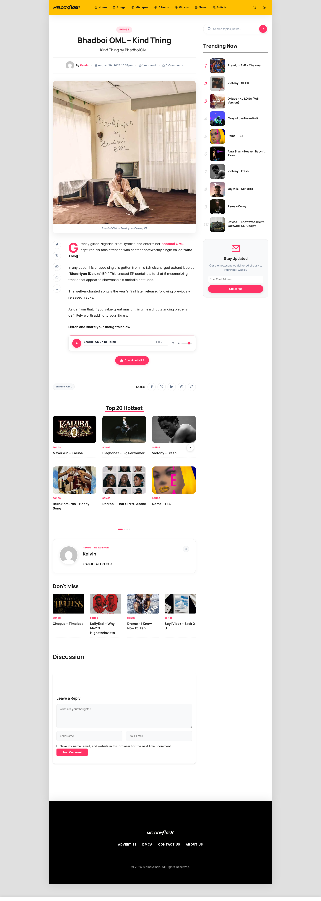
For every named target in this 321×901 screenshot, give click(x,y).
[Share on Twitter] (57, 256)
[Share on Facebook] (57, 245)
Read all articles (96, 564)
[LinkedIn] (172, 387)
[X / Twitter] (162, 387)
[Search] (254, 7)
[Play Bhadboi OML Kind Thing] (76, 343)
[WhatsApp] (182, 387)
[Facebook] (151, 387)
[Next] (190, 447)
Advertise (127, 844)
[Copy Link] (57, 278)
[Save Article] (57, 289)
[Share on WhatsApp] (57, 267)
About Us (194, 844)
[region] (124, 473)
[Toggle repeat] (173, 343)
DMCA (147, 844)
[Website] (186, 549)
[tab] (120, 529)
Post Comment (72, 752)
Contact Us (169, 844)
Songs (124, 29)
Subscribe (235, 288)
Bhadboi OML (64, 386)
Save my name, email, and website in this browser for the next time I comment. (115, 746)
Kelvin (84, 65)
